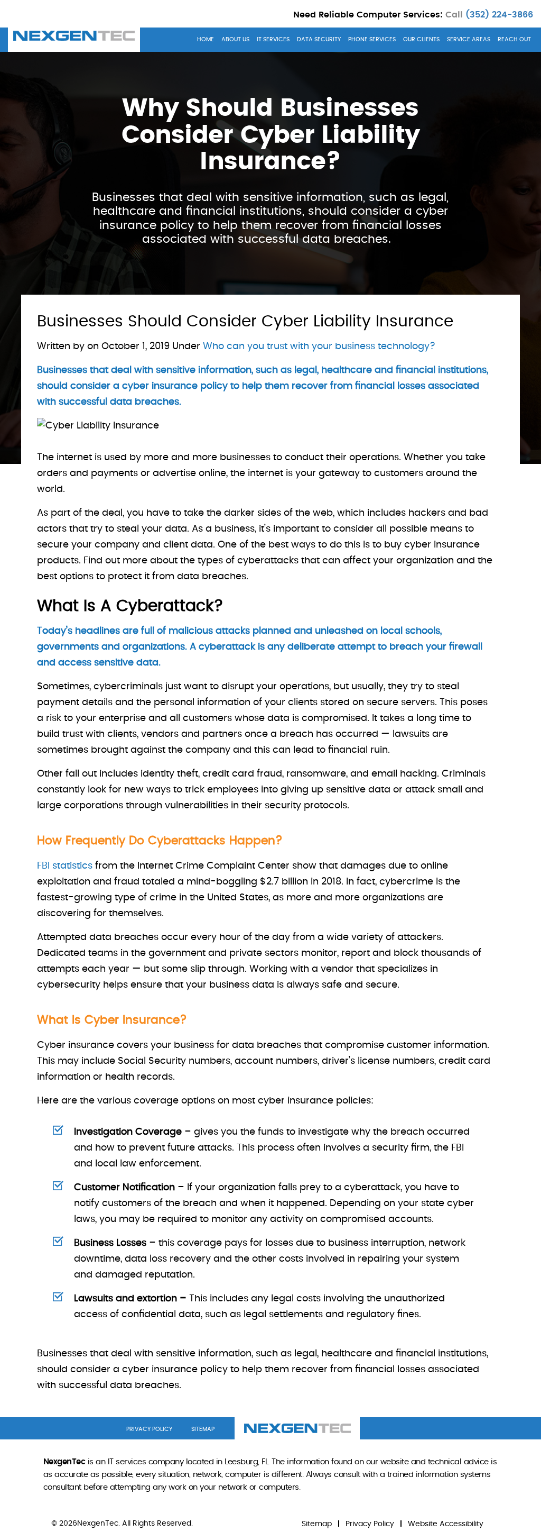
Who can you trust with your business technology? (319, 346)
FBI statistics (64, 866)
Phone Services (372, 39)
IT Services (273, 39)
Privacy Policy (370, 1524)
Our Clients (421, 39)
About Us (235, 39)
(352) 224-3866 (498, 15)
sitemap (202, 1429)
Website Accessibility (445, 1524)
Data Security (319, 39)
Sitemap (317, 1524)
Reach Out (514, 39)
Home (205, 39)
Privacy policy (149, 1429)
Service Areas (468, 39)
